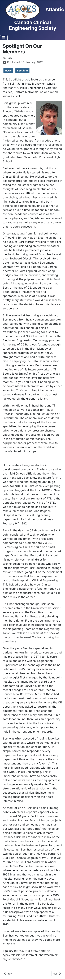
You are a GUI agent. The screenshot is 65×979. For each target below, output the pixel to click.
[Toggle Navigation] (4, 37)
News (8, 70)
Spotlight (22, 70)
